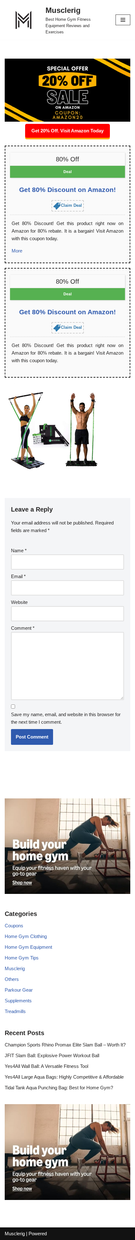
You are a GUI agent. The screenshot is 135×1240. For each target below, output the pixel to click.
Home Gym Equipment (28, 947)
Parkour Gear (19, 990)
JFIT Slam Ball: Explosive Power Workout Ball (52, 1055)
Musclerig (15, 968)
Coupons (14, 925)
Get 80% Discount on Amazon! (67, 189)
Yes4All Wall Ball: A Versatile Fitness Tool (46, 1066)
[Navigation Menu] (123, 19)
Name (19, 550)
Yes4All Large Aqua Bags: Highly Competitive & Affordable (64, 1077)
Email (18, 576)
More (17, 250)
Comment (23, 628)
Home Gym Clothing (26, 936)
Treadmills (15, 1011)
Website (19, 602)
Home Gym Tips (22, 957)
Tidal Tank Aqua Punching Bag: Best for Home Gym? (59, 1087)
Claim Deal (71, 205)
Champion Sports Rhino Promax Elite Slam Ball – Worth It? (65, 1044)
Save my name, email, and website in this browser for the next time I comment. (66, 718)
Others (12, 979)
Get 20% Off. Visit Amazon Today (67, 130)
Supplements (18, 1000)
